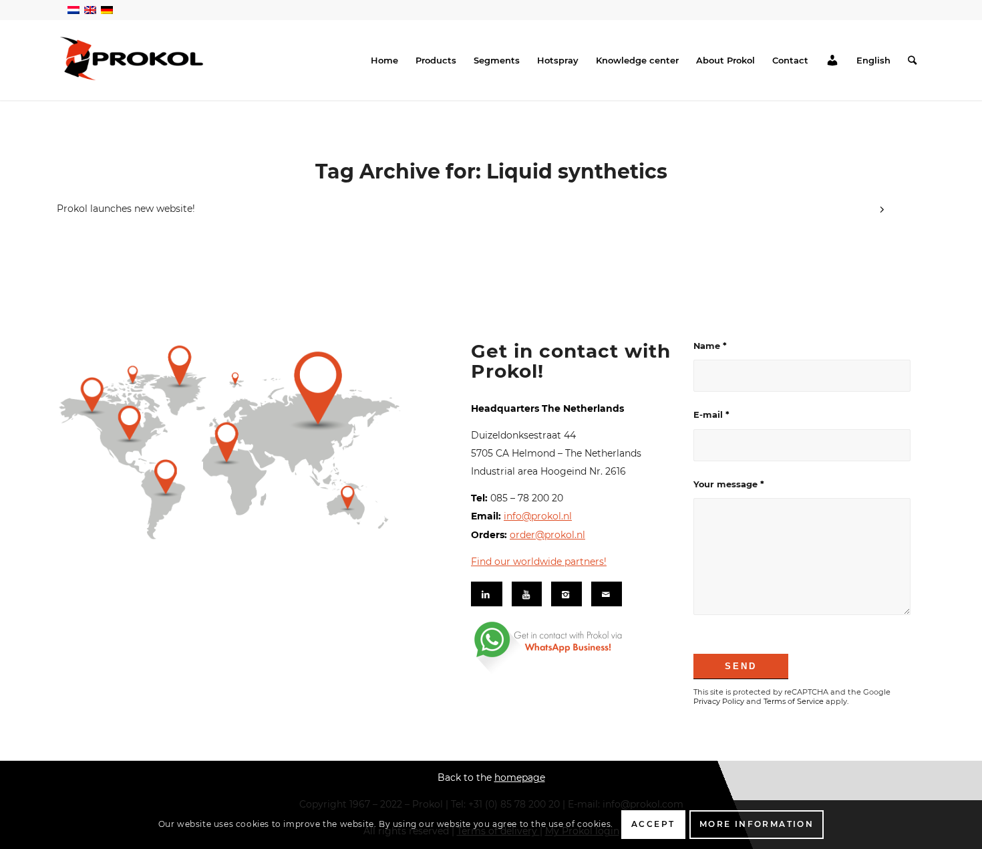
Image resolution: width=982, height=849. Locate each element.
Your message (728, 484)
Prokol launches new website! (126, 209)
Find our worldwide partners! (539, 562)
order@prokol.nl (547, 535)
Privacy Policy (718, 701)
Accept (653, 824)
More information (756, 824)
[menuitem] (384, 60)
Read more (882, 211)
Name (710, 346)
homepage (519, 777)
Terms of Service (794, 701)
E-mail (711, 415)
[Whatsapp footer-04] (573, 647)
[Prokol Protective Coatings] (132, 58)
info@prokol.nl (538, 516)
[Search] (912, 60)
